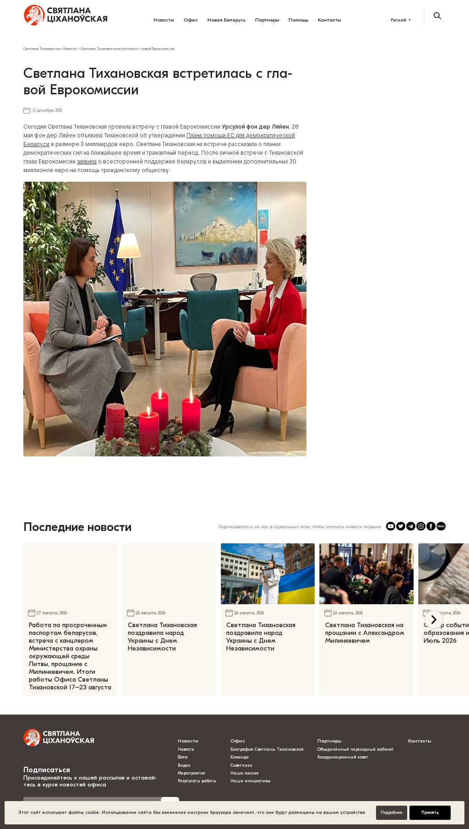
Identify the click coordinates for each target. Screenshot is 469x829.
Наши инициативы (250, 781)
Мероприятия (191, 773)
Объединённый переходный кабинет (355, 749)
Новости (163, 20)
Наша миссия (244, 773)
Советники (241, 765)
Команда (239, 757)
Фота (183, 757)
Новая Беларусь (226, 20)
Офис (191, 20)
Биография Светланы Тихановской (267, 749)
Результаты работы (197, 781)
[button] (434, 619)
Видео (184, 765)
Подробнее (392, 812)
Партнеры (267, 20)
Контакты (329, 20)
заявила (87, 161)
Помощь (298, 20)
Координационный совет (342, 757)
